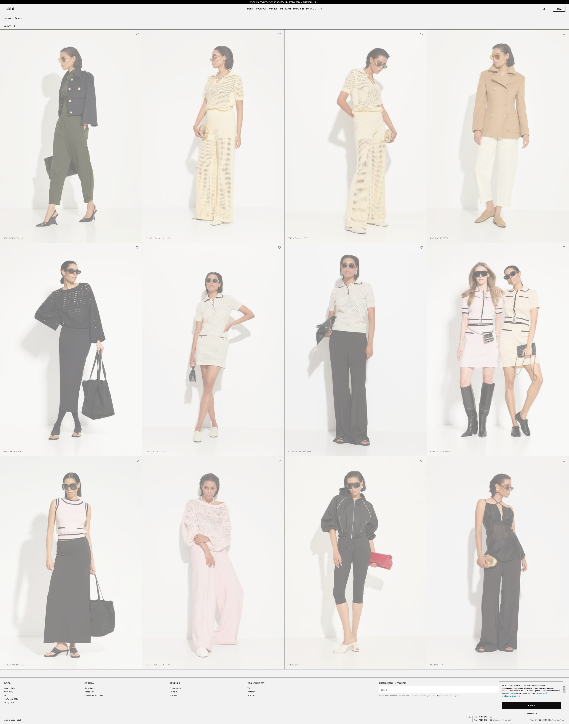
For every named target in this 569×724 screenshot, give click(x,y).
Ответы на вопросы (93, 695)
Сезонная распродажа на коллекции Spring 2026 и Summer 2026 (283, 2)
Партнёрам (285, 9)
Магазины (298, 9)
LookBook (261, 9)
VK (248, 688)
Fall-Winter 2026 (11, 699)
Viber (562, 720)
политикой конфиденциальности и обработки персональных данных (436, 696)
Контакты (311, 9)
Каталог (273, 9)
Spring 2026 (9, 702)
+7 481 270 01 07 (485, 717)
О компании (175, 688)
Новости (173, 695)
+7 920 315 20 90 (485, 720)
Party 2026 (8, 692)
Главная (250, 9)
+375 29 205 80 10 (542, 720)
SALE (6, 695)
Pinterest (251, 692)
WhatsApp (497, 720)
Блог (321, 9)
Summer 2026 (9, 688)
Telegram (251, 695)
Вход (559, 9)
